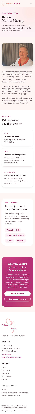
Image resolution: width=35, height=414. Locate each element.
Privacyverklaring (7, 411)
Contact (4, 379)
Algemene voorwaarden (20, 411)
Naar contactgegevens (17, 299)
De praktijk (5, 373)
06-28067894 (7, 354)
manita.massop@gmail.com (11, 357)
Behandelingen (7, 376)
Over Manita (6, 370)
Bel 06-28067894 (17, 293)
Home (4, 367)
